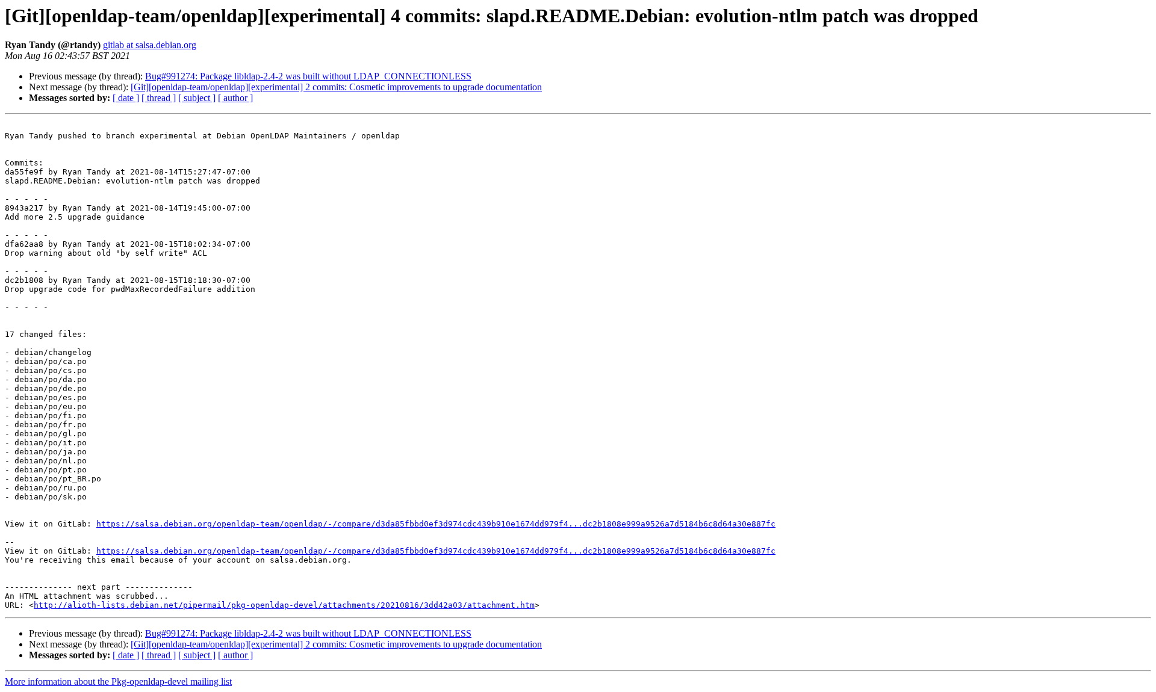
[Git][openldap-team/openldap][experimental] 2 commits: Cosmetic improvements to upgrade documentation (336, 87)
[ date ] (126, 98)
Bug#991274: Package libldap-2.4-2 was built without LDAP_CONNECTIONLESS (308, 76)
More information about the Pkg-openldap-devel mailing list (118, 681)
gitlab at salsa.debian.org (149, 45)
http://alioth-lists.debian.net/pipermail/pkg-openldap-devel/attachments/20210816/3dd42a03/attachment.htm (284, 605)
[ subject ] (197, 98)
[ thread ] (158, 98)
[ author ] (235, 98)
